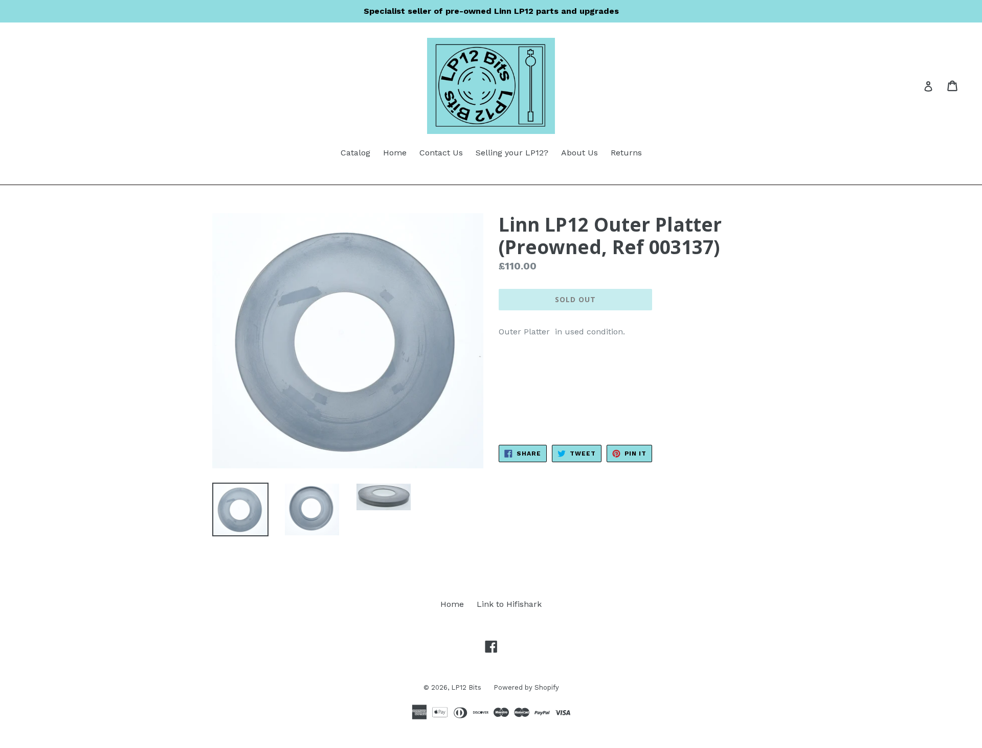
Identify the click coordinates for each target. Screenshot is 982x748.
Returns (626, 152)
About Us (579, 152)
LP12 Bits (467, 687)
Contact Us (441, 152)
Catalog (355, 152)
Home (395, 152)
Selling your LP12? (512, 152)
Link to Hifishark (509, 604)
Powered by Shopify (526, 687)
